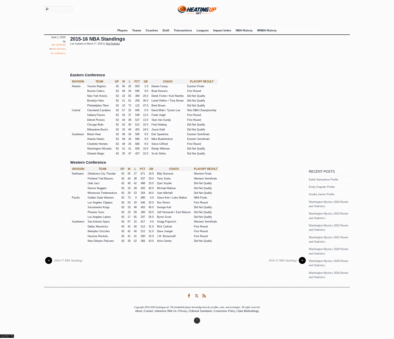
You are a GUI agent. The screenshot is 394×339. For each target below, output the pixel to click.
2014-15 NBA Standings (286, 261)
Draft (166, 30)
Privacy (183, 311)
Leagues (203, 30)
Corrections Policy (225, 311)
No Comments (58, 53)
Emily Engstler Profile (322, 186)
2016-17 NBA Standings (65, 261)
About (138, 311)
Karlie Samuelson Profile (323, 179)
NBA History (244, 30)
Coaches (152, 30)
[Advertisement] (169, 58)
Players (122, 30)
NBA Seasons (59, 48)
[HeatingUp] (197, 9)
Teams (136, 30)
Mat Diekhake (59, 44)
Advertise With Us (166, 311)
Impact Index (222, 30)
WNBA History (267, 30)
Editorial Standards (200, 311)
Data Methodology (248, 311)
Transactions (183, 30)
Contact (148, 311)
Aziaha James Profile (321, 194)
